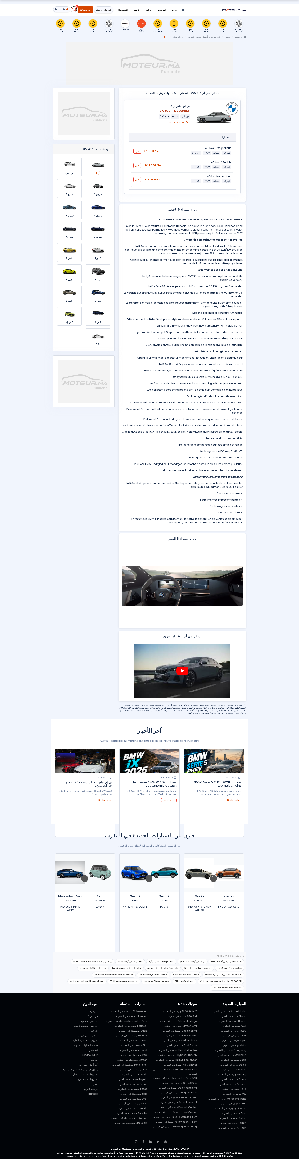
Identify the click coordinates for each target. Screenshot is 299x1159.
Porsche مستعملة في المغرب (131, 1113)
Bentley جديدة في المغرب (232, 1074)
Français (93, 1094)
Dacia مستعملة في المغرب (133, 1030)
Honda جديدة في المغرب (232, 1021)
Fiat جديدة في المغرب (234, 1035)
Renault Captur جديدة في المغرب (178, 1107)
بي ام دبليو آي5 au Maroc (230, 968)
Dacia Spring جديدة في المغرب (180, 1030)
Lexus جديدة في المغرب (233, 1103)
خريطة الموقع (91, 1089)
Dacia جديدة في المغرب (233, 1064)
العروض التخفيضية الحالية (85, 1040)
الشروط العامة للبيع (88, 1079)
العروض (162, 9)
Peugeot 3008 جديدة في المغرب (179, 1092)
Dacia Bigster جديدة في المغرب (179, 1035)
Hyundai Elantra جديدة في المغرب (178, 1050)
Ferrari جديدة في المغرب (233, 1123)
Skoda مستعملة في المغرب (132, 1089)
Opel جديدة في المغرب (233, 1040)
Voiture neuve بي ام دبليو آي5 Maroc (223, 974)
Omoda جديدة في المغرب (232, 1084)
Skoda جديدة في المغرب (233, 1016)
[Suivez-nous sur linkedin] (150, 1141)
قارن (137, 151)
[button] (238, 586)
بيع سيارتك (85, 9)
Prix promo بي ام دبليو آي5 (161, 961)
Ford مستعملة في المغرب (133, 1040)
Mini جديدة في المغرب (234, 1045)
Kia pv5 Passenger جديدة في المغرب (176, 1060)
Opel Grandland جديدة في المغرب (178, 1087)
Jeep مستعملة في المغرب (133, 1094)
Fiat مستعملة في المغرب (134, 1045)
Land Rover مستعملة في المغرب (129, 1064)
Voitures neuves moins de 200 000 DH (221, 981)
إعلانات (94, 1030)
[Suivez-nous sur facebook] (143, 1141)
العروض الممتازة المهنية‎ (86, 1026)
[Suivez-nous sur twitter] (158, 1141)
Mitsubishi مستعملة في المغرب (130, 1123)
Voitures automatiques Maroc (87, 981)
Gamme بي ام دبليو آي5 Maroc (226, 961)
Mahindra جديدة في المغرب (231, 1055)
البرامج (148, 9)
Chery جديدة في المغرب (233, 1079)
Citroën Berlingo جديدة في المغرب (178, 1021)
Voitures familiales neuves (227, 987)
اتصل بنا (94, 1084)
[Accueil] (182, 10)
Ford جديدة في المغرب (234, 1113)
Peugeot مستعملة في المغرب (131, 1026)
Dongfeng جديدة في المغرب (230, 1050)
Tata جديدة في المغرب (233, 1089)
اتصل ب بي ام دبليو (177, 122)
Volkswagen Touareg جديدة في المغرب (175, 1126)
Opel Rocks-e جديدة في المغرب (179, 1083)
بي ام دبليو (177, 37)
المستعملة (122, 9)
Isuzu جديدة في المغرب (233, 1030)
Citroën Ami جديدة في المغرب (180, 1026)
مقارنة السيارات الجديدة (86, 1045)
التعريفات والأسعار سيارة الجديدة (204, 37)
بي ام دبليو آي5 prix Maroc (192, 961)
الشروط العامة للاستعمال (85, 1074)
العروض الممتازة (89, 1021)
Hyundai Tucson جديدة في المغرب (177, 1055)
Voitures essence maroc (124, 981)
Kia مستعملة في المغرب (134, 1074)
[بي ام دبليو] (232, 108)
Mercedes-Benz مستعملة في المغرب (126, 1021)
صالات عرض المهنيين (87, 1035)
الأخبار (136, 9)
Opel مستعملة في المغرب (133, 1069)
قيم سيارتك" (92, 1050)
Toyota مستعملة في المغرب (132, 1079)
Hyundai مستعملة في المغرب (131, 1035)
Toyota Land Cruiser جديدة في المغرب (175, 1112)
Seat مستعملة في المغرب (133, 1098)
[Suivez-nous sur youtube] (165, 1141)
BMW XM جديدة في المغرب (182, 1016)
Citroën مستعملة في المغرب (131, 1060)
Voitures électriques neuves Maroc (113, 974)
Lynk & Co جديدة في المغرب (230, 1108)
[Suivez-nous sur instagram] (136, 1141)
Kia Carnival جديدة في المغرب (180, 1064)
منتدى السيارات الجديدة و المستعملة (80, 1069)
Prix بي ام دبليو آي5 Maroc (130, 961)
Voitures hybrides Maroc (153, 974)
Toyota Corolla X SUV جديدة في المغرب (175, 1117)
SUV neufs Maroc (184, 981)
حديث (174, 9)
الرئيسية (239, 37)
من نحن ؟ (93, 1016)
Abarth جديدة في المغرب (232, 1069)
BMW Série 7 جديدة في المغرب (180, 1011)
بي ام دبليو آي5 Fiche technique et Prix (92, 961)
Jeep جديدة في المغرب (233, 1060)
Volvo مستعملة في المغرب (133, 1103)
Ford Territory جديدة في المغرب (179, 1040)
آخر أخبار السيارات (88, 1064)
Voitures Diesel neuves (156, 981)
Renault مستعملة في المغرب (131, 1016)
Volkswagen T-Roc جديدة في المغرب (176, 1121)
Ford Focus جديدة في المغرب (181, 1045)
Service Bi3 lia (90, 1055)
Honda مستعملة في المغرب (132, 1108)
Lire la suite (233, 800)
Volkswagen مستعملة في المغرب (129, 1011)
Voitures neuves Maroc (186, 974)
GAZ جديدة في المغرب (234, 1026)
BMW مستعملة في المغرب (133, 1055)
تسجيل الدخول (103, 9)
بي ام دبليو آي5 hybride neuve (126, 968)
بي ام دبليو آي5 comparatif (93, 968)
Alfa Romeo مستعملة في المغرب (129, 1118)
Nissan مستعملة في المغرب (132, 1084)
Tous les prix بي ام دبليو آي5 (197, 968)
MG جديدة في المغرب (234, 1094)
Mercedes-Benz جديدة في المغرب (227, 1098)
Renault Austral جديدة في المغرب (178, 1102)
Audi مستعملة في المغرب (133, 1050)
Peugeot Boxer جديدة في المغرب (178, 1097)
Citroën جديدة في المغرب (232, 1128)
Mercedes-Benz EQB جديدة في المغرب (175, 1078)
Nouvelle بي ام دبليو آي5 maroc (162, 968)
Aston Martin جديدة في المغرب (229, 1011)
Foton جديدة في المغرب (233, 1118)
